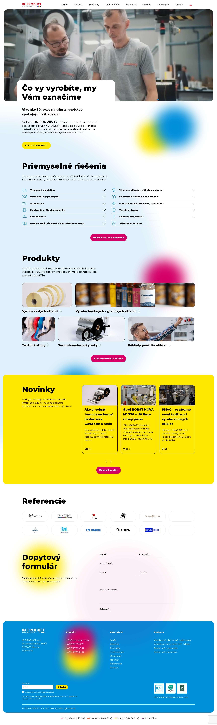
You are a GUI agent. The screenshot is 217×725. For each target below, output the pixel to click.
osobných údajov (48, 692)
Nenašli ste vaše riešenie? (108, 237)
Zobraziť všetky (108, 470)
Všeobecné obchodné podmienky (172, 640)
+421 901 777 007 (75, 644)
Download (130, 4)
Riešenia (78, 4)
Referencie (163, 4)
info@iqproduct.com (77, 640)
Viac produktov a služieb (108, 358)
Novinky (146, 4)
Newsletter (26, 683)
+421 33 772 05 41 (75, 648)
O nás (65, 4)
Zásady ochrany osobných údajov (172, 644)
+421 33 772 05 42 (75, 652)
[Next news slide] (110, 462)
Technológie (112, 4)
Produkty (94, 4)
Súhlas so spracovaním (39, 692)
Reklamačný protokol (165, 652)
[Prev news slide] (106, 462)
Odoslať (104, 609)
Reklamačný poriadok (166, 648)
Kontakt (179, 4)
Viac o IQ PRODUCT (36, 145)
